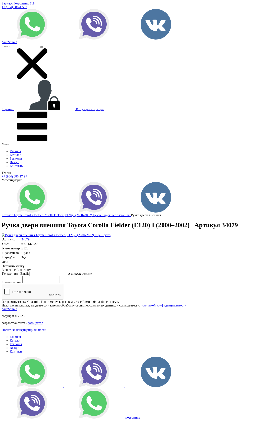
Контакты (16, 166)
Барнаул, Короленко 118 (18, 3)
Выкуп (14, 162)
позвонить (132, 417)
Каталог (15, 154)
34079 (25, 239)
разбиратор (35, 323)
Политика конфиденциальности (24, 330)
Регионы (16, 158)
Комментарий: (12, 282)
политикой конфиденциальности (163, 305)
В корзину (16, 269)
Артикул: (74, 273)
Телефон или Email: (15, 273)
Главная (15, 151)
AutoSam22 (9, 309)
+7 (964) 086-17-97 (14, 7)
